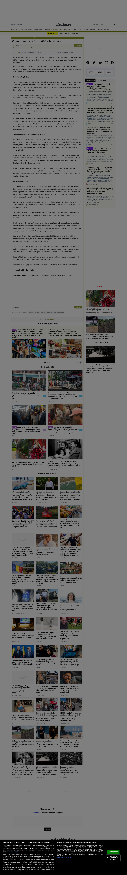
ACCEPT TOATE (113, 852)
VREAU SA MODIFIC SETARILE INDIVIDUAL (113, 858)
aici (16, 864)
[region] (63, 857)
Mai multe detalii (13, 851)
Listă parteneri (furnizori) (64, 857)
